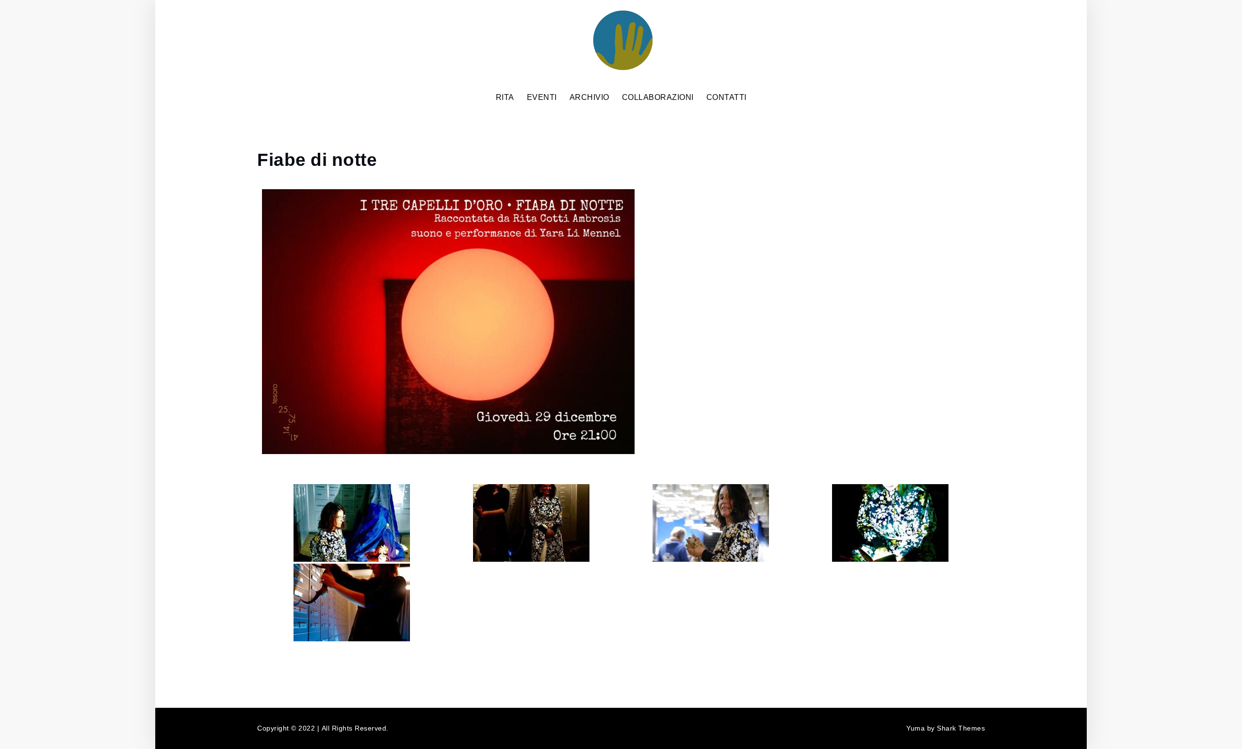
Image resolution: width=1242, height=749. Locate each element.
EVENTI (542, 97)
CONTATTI (726, 97)
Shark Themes (961, 728)
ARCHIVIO (589, 97)
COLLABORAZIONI (658, 97)
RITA (505, 97)
